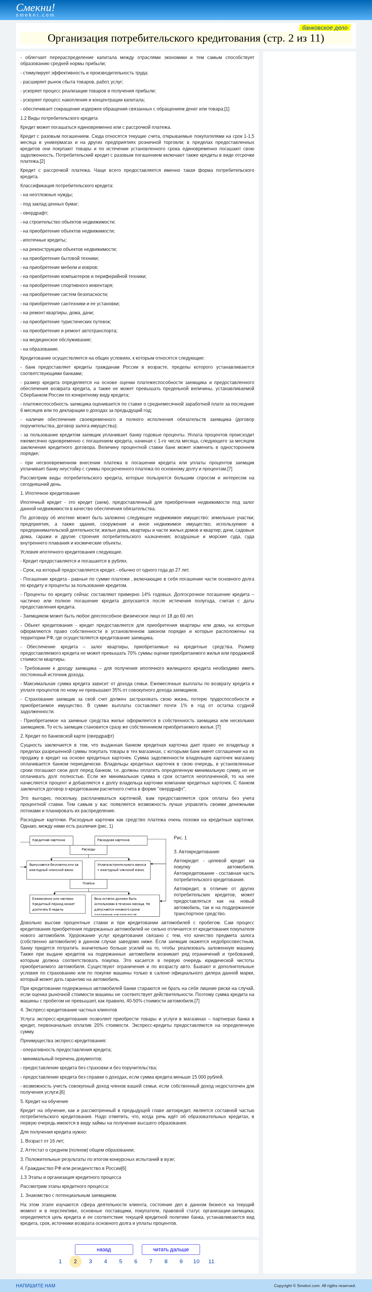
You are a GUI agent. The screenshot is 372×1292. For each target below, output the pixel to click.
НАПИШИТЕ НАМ (35, 1285)
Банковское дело (325, 27)
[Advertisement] (309, 141)
